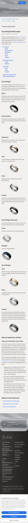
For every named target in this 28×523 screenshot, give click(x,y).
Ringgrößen (5, 464)
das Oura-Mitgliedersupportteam (10, 19)
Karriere (4, 452)
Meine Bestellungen (7, 477)
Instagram (17, 457)
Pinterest (17, 459)
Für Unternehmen (19, 444)
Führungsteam (6, 446)
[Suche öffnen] (15, 2)
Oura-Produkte (7, 21)
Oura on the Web (6, 479)
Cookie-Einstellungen (14, 520)
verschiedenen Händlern (17, 42)
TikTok (16, 461)
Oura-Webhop (22, 37)
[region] (14, 508)
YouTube (17, 466)
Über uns (4, 444)
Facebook (17, 455)
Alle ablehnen (14, 516)
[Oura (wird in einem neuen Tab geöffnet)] (4, 3)
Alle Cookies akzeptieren (14, 512)
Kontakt (4, 481)
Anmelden (22, 2)
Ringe (13, 21)
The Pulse (18, 452)
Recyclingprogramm (7, 467)
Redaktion (4, 455)
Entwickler (17, 446)
